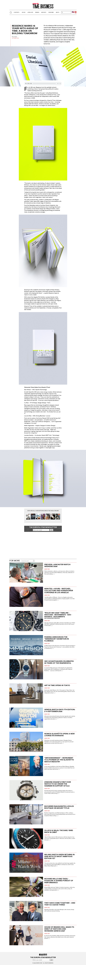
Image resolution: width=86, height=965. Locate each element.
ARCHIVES (43, 12)
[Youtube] (46, 954)
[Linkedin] (44, 954)
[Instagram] (42, 954)
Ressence (38, 87)
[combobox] (28, 561)
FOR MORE (14, 560)
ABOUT (57, 12)
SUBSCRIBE (51, 12)
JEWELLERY (30, 12)
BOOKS (23, 12)
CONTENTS (16, 12)
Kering (26, 105)
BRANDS (37, 12)
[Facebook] (40, 954)
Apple (35, 297)
